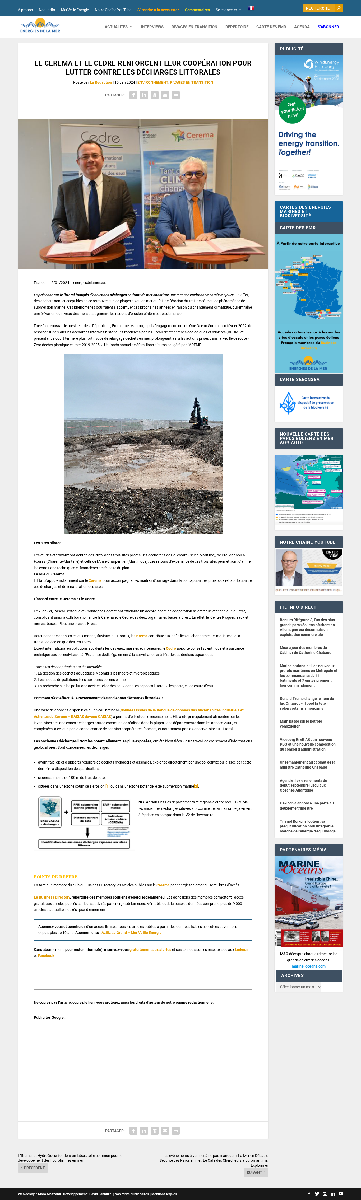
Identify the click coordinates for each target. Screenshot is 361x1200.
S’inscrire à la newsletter (158, 10)
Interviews (152, 27)
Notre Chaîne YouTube (113, 10)
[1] (107, 786)
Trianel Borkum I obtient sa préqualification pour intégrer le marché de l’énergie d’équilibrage (308, 826)
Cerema (95, 580)
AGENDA (302, 27)
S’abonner (328, 27)
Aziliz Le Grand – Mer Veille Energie (131, 933)
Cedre (171, 648)
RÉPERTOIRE (236, 27)
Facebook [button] (46, 956)
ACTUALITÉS (116, 27)
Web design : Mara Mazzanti (39, 1194)
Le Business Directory (52, 897)
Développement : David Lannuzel (87, 1194)
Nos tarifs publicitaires (132, 1194)
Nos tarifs (47, 10)
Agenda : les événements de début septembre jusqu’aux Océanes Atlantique (303, 785)
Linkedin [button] (242, 949)
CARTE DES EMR (271, 27)
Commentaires (197, 10)
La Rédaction (101, 82)
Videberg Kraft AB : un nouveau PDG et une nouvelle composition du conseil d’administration (308, 744)
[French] (254, 8)
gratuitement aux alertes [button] (150, 949)
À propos (25, 10)
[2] (196, 786)
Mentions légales (164, 1194)
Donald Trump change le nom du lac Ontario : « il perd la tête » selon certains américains (307, 703)
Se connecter (226, 10)
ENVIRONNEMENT (152, 82)
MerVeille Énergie (75, 10)
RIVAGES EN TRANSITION (194, 27)
